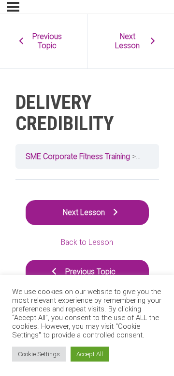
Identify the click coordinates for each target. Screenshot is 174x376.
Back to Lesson (87, 242)
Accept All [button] (89, 354)
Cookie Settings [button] (39, 354)
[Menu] (13, 7)
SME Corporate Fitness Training (78, 156)
